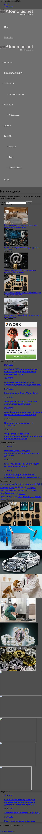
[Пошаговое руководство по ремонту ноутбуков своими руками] (21, 549)
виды (38, 483)
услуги (6, 499)
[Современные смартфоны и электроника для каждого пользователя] (16, 291)
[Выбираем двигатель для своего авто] (18, 765)
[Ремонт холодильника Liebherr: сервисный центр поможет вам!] (18, 621)
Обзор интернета (15, 168)
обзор (13, 490)
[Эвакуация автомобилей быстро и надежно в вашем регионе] (16, 313)
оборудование (22, 490)
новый (9, 490)
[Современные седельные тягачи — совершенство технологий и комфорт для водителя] (16, 790)
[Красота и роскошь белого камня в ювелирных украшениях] (19, 646)
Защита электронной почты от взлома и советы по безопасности (20, 271)
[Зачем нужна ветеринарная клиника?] (21, 597)
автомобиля (28, 484)
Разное (7, 136)
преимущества (8, 496)
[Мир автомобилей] (16, 15)
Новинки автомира (13, 73)
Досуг (11, 157)
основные (32, 490)
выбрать (20, 487)
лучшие (3, 490)
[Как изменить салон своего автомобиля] (18, 741)
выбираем (4, 488)
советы (38, 497)
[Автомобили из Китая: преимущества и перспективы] (21, 717)
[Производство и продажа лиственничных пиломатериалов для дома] (16, 223)
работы (20, 497)
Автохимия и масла (16, 94)
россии (32, 497)
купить (33, 488)
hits (1, 484)
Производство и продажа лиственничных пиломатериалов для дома (20, 226)
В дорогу (12, 147)
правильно (22, 494)
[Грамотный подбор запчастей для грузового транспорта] (16, 246)
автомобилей (14, 484)
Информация (14, 115)
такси (1, 499)
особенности (9, 493)
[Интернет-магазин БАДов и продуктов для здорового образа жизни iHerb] (21, 694)
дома (28, 488)
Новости (8, 104)
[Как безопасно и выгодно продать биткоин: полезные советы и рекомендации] (18, 670)
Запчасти (9, 83)
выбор (11, 488)
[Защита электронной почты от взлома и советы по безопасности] (16, 268)
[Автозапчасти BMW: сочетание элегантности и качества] (21, 573)
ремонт (26, 497)
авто (5, 484)
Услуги (7, 125)
